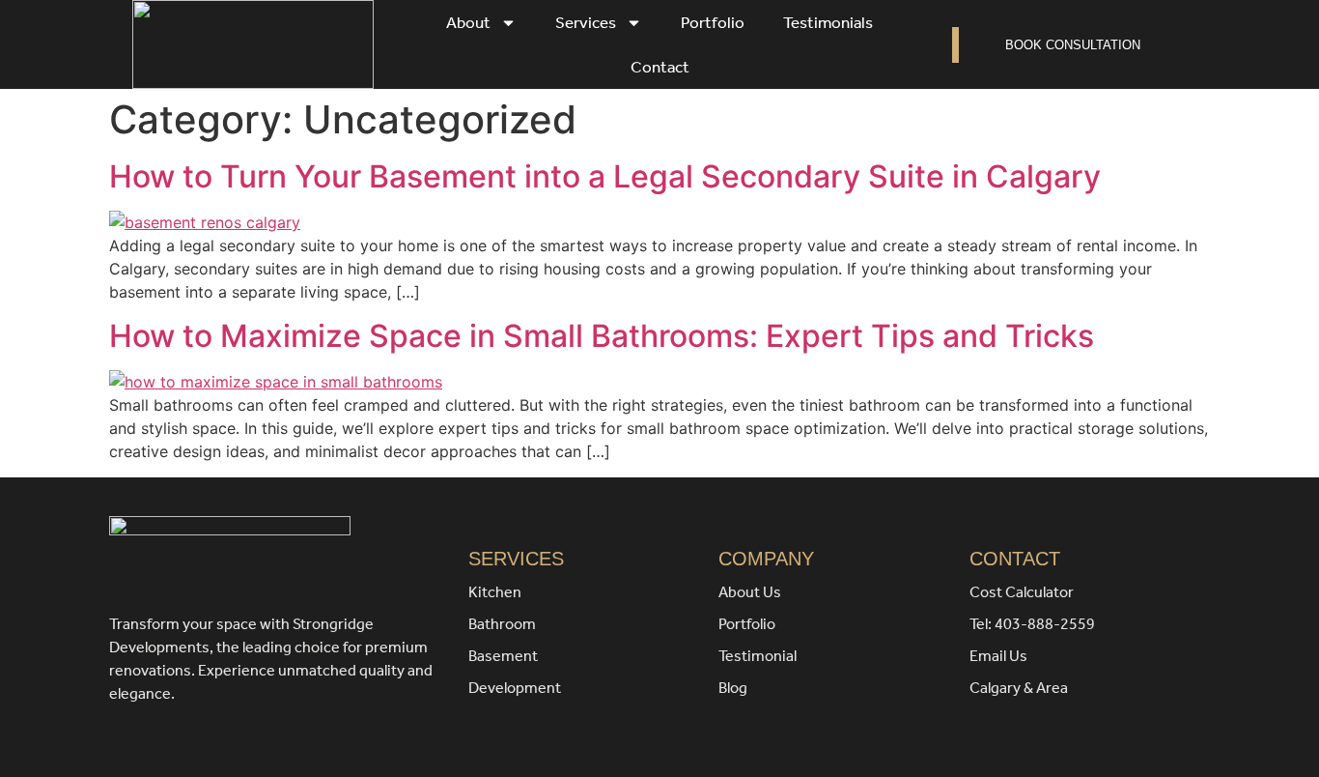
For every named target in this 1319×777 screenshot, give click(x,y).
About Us (749, 592)
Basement (503, 656)
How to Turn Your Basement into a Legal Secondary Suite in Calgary (605, 176)
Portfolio (712, 22)
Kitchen (494, 592)
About (468, 22)
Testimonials (828, 22)
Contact (660, 66)
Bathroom (502, 624)
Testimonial (757, 656)
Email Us (998, 656)
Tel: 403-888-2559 (1032, 624)
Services (585, 22)
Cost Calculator (1021, 592)
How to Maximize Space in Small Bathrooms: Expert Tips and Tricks (601, 336)
